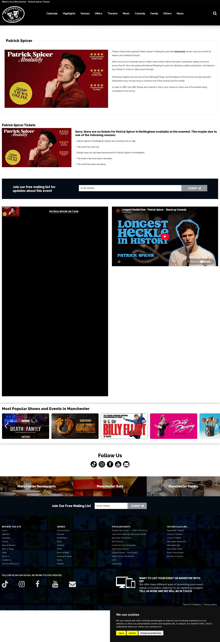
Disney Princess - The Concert (124, 553)
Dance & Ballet (63, 553)
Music (59, 542)
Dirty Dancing (117, 542)
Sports (59, 560)
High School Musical (120, 549)
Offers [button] (98, 13)
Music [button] (126, 13)
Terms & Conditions (192, 604)
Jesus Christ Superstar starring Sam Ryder (129, 534)
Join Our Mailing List (10, 564)
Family (59, 549)
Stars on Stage (8, 549)
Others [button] (167, 13)
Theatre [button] (112, 13)
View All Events (63, 530)
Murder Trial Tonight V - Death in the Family (130, 530)
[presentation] (6, 426)
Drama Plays (62, 538)
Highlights (6, 538)
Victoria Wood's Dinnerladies (124, 545)
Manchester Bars (174, 545)
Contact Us (6, 560)
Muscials (60, 534)
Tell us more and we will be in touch (165, 591)
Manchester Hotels (174, 549)
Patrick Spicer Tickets (39, 2)
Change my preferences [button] (150, 633)
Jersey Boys (117, 564)
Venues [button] (85, 13)
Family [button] (154, 13)
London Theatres (174, 538)
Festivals (60, 564)
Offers (4, 553)
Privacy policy (210, 604)
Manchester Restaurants (176, 542)
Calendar (5, 534)
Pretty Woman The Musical (123, 556)
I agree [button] (121, 633)
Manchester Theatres (175, 530)
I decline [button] (132, 633)
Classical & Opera (64, 556)
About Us (6, 556)
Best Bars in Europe (175, 556)
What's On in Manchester (14, 2)
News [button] (180, 13)
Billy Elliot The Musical (121, 538)
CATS (114, 560)
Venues (5, 542)
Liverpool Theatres (174, 534)
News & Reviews (9, 545)
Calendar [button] (52, 13)
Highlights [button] (69, 13)
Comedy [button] (140, 13)
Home (4, 530)
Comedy (60, 545)
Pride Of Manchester (175, 553)
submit (193, 188)
